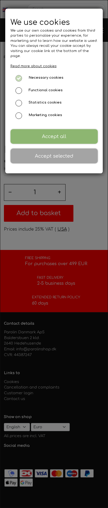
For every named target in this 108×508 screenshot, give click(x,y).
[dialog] (54, 254)
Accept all (54, 136)
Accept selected (54, 156)
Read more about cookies (33, 66)
